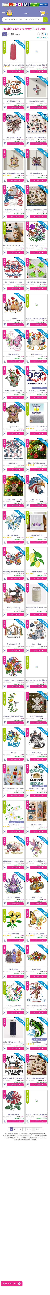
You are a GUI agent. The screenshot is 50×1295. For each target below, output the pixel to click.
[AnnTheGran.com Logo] (9, 13)
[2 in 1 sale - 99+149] (25, 4)
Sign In (26, 13)
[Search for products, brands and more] (45, 19)
